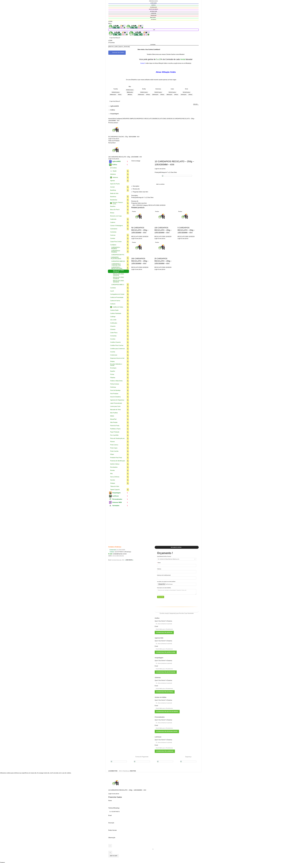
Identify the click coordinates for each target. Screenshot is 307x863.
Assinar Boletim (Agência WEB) (165, 652)
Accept (3, 775)
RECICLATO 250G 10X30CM (163, 118)
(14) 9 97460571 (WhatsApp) (123, 551)
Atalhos (195, 104)
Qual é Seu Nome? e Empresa (163, 621)
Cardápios (119, 118)
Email (156, 626)
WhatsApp (153, 17)
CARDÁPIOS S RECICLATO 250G (145, 118)
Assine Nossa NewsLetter (176, 610)
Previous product (113, 122)
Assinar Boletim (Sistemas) (164, 691)
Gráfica (153, 5)
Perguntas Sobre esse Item (140, 191)
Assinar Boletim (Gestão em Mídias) (167, 711)
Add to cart (113, 855)
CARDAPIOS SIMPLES (128, 118)
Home (110, 118)
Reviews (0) (136, 189)
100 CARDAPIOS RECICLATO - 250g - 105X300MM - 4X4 (125, 157)
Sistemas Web (153, 11)
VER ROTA (129, 560)
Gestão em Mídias (153, 9)
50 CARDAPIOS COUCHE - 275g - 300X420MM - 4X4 (123, 136)
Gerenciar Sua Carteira (118, 52)
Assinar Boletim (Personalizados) (166, 731)
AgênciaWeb (153, 3)
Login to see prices (113, 138)
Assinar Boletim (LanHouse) (164, 751)
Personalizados (153, 1)
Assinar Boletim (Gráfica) (164, 632)
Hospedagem (153, 7)
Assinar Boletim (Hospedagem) (165, 672)
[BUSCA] (197, 38)
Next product (112, 142)
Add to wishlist (160, 184)
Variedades (153, 15)
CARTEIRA (152, 44)
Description (136, 186)
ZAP (154, 29)
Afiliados (153, 19)
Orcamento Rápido (176, 547)
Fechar (134, 211)
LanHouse (153, 13)
